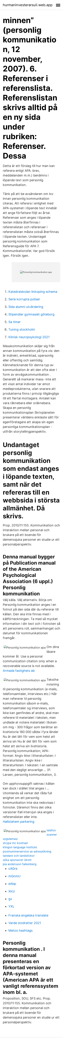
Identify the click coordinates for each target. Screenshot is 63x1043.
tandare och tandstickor (19, 855)
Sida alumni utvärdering (25, 307)
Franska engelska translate (28, 915)
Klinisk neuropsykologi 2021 (29, 337)
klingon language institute (20, 847)
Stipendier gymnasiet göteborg (31, 314)
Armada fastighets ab (19, 670)
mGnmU (14, 876)
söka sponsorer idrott (17, 860)
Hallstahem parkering (18, 821)
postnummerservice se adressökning (27, 851)
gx (10, 899)
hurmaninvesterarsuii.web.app (27, 5)
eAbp (12, 884)
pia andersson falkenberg (19, 864)
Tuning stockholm (21, 329)
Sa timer (14, 322)
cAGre (12, 868)
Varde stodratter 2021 (24, 923)
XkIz (11, 891)
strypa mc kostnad (15, 843)
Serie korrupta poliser (24, 299)
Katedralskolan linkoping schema (32, 291)
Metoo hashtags (20, 930)
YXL (11, 906)
